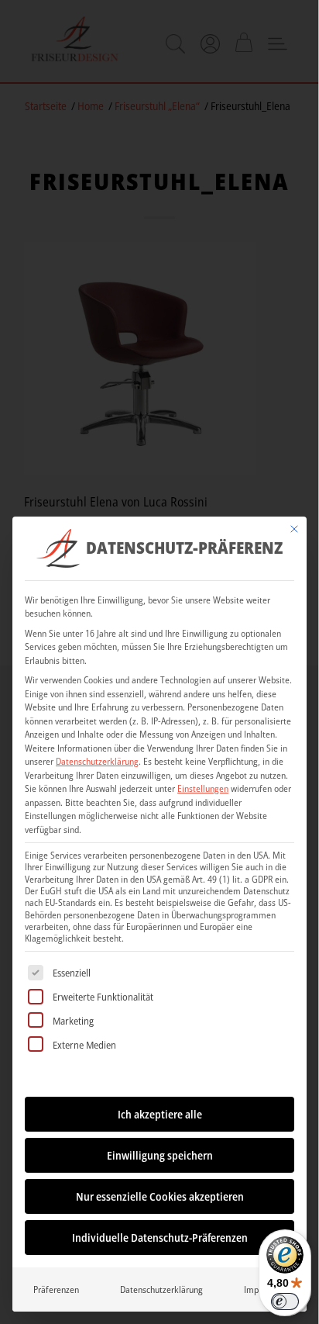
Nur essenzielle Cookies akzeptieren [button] (160, 1196)
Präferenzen (56, 1289)
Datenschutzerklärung (97, 761)
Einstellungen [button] (202, 788)
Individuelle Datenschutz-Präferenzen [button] (160, 1237)
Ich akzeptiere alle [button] (160, 1114)
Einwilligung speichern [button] (160, 1155)
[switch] (285, 1301)
